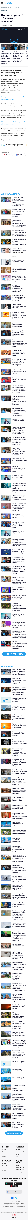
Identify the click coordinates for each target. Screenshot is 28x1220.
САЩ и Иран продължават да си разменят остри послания (18, 1125)
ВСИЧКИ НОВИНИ (14, 1133)
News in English (19, 1172)
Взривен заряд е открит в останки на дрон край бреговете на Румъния (19, 878)
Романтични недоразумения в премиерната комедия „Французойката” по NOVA (19, 343)
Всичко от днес (6, 1151)
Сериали (4, 1168)
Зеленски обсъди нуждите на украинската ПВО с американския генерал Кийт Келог (19, 752)
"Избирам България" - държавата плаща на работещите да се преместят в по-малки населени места (19, 858)
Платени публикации (19, 1208)
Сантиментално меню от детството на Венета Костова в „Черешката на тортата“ (19, 507)
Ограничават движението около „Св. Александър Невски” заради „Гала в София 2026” (19, 781)
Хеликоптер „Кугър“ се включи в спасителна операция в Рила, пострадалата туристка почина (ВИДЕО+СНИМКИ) (19, 915)
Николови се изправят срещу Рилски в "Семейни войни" (19, 597)
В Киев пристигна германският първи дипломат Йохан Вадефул (18, 1116)
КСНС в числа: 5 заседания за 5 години (19, 944)
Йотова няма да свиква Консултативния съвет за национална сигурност (18, 998)
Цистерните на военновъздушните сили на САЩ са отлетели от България (19, 1107)
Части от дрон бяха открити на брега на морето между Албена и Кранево (19, 896)
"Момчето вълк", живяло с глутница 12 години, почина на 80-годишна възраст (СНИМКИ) (18, 1054)
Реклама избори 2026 (16, 1201)
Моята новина (6, 1154)
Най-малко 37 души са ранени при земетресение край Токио (19, 717)
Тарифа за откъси (20, 1203)
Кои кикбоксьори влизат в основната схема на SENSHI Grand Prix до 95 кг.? (19, 298)
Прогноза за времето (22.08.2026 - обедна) (19, 1062)
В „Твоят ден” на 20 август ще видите (18, 476)
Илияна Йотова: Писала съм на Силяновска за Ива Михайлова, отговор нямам (18, 1097)
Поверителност (5, 1206)
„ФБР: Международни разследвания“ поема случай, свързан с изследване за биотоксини (19, 441)
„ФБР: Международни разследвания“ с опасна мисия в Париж (19, 497)
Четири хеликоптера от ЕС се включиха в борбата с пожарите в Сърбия (19, 925)
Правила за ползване (21, 1206)
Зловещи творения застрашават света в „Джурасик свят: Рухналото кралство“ (19, 233)
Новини (15, 3)
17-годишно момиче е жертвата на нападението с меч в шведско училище (18, 1015)
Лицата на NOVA (20, 1151)
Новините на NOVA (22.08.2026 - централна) (18, 839)
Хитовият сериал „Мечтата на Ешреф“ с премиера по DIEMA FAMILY (19, 560)
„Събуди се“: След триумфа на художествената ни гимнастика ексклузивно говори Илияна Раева (18, 201)
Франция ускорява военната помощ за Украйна (18, 904)
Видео (4, 1156)
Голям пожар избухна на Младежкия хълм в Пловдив (18, 733)
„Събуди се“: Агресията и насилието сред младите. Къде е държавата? (17, 288)
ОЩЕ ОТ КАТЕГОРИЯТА (14, 654)
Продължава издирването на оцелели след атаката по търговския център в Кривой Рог (19, 869)
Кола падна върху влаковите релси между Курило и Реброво (17, 887)
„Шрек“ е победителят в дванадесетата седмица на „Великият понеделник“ (19, 607)
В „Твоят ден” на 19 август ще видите (18, 532)
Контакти (13, 1204)
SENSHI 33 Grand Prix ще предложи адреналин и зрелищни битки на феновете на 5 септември (19, 363)
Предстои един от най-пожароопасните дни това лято (19, 725)
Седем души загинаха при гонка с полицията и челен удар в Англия (19, 831)
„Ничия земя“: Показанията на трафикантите (17, 324)
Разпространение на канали (9, 1203)
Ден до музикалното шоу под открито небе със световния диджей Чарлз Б (19, 278)
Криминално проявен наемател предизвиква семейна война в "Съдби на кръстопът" (19, 316)
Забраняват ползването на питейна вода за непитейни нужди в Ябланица (18, 955)
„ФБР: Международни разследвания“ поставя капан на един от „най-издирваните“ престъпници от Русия (19, 634)
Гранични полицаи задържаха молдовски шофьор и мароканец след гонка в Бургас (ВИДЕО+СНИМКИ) (19, 966)
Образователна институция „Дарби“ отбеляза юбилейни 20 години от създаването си (19, 412)
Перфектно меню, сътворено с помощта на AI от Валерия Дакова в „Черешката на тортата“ (19, 580)
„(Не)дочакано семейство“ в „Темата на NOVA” (19, 306)
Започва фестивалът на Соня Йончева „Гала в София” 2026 (19, 269)
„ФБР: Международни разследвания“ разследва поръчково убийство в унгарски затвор (19, 570)
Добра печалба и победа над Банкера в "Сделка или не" (19, 371)
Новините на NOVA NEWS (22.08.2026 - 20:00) (18, 823)
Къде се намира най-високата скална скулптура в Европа (18, 1034)
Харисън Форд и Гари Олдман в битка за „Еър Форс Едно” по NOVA (18, 333)
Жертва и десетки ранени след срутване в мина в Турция (19, 799)
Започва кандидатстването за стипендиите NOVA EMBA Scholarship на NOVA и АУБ (19, 645)
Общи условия (19, 1204)
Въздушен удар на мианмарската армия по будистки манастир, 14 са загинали (19, 976)
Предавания (5, 1165)
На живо (22, 3)
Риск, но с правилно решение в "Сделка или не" (19, 589)
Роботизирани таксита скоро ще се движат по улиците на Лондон (19, 681)
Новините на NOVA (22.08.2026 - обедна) (18, 1078)
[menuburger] (2, 3)
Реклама (8, 1201)
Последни (5, 1149)
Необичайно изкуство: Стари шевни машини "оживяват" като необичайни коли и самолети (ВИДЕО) (19, 691)
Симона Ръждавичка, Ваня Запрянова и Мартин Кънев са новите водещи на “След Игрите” (18, 430)
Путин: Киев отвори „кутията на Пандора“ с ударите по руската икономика (19, 791)
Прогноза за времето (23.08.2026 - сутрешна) (19, 699)
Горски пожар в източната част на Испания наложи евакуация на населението (18, 1025)
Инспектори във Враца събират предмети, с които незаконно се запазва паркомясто (19, 672)
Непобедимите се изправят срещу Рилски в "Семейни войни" (18, 525)
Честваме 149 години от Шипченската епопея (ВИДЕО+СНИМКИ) (18, 1088)
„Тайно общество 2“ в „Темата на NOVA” (19, 260)
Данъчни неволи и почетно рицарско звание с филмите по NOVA (18, 353)
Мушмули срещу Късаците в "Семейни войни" (19, 379)
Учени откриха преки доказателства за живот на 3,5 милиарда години (19, 742)
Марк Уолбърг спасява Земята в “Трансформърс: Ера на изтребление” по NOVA (19, 242)
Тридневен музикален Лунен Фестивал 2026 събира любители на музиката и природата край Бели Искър (19, 487)
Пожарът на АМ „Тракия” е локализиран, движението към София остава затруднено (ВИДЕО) (19, 987)
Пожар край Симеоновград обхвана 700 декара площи (18, 848)
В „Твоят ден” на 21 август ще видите (18, 419)
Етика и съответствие (8, 1208)
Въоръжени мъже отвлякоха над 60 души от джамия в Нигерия (19, 771)
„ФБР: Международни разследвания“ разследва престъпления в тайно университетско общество (19, 400)
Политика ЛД (12, 1206)
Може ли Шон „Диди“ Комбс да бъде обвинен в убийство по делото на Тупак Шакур (19, 763)
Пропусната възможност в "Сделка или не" (19, 516)
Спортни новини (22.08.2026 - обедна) (18, 1070)
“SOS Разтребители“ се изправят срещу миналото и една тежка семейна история (18, 213)
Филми (4, 1170)
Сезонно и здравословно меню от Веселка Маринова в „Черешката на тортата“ (19, 451)
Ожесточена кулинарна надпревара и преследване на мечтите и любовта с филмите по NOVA (19, 223)
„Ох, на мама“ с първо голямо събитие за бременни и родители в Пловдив (19, 624)
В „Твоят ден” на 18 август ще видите (18, 615)
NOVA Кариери (20, 1169)
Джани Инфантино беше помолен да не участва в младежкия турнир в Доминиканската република (19, 936)
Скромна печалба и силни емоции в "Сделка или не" (19, 460)
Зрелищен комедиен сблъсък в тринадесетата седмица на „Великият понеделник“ (19, 542)
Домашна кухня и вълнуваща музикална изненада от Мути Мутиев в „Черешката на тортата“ (19, 389)
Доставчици (7, 1204)
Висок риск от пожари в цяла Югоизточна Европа (19, 1006)
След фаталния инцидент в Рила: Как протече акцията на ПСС (18, 708)
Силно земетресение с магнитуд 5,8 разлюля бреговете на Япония (19, 807)
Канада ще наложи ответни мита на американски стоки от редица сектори (19, 816)
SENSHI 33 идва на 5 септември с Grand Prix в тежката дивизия (19, 551)
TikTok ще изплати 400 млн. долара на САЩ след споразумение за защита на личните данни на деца (19, 1043)
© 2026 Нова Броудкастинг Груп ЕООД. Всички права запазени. (14, 1212)
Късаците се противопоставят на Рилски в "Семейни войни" (19, 469)
